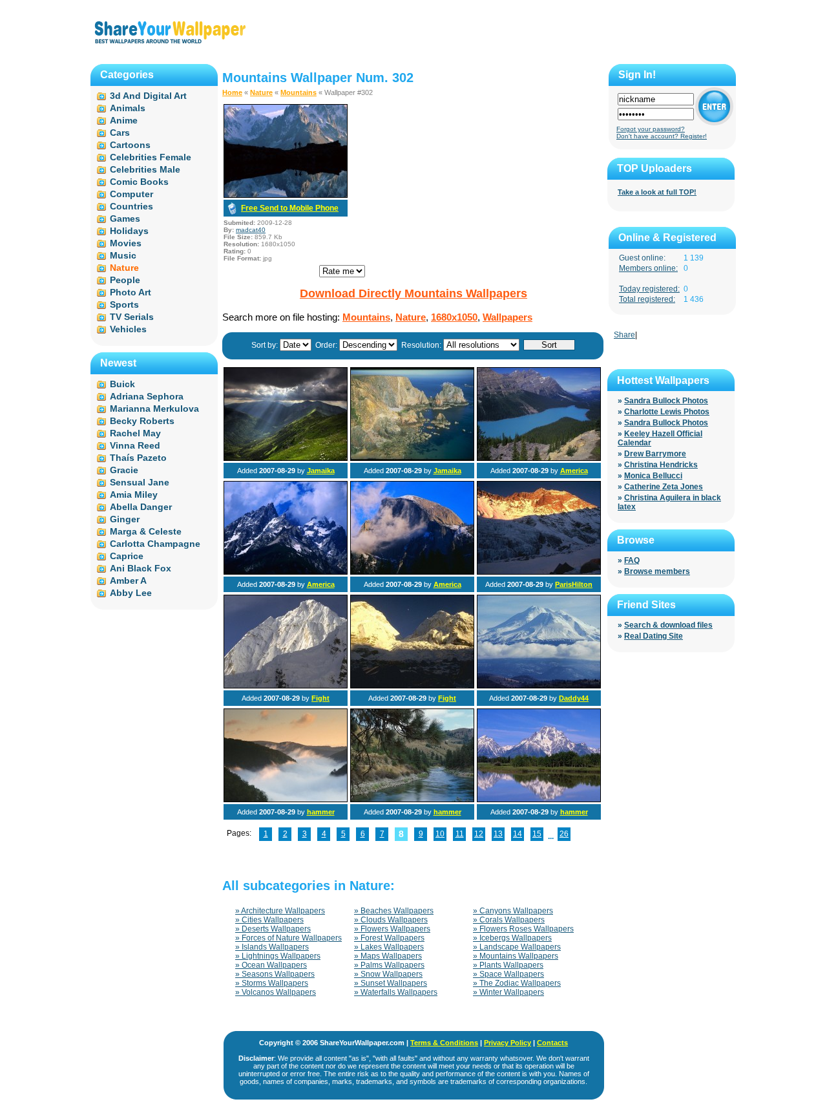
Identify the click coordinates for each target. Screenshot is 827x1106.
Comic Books (139, 181)
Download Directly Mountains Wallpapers (413, 293)
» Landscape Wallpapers (517, 947)
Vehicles (128, 329)
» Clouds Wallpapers (391, 919)
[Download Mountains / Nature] (286, 195)
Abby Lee (131, 593)
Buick (122, 384)
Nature (261, 92)
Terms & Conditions (444, 1043)
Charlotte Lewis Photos (666, 411)
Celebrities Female (150, 157)
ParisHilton (573, 584)
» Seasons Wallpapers (275, 974)
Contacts (552, 1043)
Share (624, 334)
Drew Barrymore (655, 453)
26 (564, 833)
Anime (124, 120)
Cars (120, 132)
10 (440, 833)
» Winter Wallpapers (508, 992)
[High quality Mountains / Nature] (412, 572)
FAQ (632, 560)
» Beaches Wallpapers (394, 910)
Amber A (128, 580)
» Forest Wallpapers (389, 937)
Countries (131, 206)
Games (125, 218)
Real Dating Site (653, 636)
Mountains (298, 92)
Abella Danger (141, 507)
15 (536, 833)
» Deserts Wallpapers (273, 928)
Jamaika (321, 470)
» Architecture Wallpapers (280, 910)
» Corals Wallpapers (509, 919)
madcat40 (251, 229)
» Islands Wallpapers (272, 947)
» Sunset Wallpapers (390, 983)
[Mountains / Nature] (286, 458)
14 (517, 833)
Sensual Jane (139, 482)
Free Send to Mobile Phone (290, 208)
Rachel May (135, 433)
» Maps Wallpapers (388, 956)
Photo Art (130, 292)
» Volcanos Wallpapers (275, 992)
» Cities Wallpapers (269, 919)
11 (459, 833)
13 (498, 833)
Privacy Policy (507, 1043)
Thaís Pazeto (138, 457)
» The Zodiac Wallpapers (517, 983)
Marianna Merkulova (154, 408)
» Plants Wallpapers (508, 965)
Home (232, 92)
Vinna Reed (135, 445)
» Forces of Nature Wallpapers (288, 937)
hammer (321, 812)
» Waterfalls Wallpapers (395, 992)
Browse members (657, 571)
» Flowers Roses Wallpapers (523, 928)
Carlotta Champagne (155, 543)
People (125, 280)
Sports (124, 304)
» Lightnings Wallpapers (277, 956)
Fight (320, 698)
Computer (131, 194)
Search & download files (668, 625)
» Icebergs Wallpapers (512, 937)
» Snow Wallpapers (388, 974)
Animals (127, 108)
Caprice (126, 556)
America (574, 470)
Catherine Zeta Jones (663, 486)
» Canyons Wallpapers (513, 910)
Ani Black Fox (140, 568)
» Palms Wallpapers (389, 965)
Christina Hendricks (661, 464)
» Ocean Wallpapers (271, 965)
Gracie (124, 470)
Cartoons (130, 145)
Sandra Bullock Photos (666, 400)
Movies (125, 243)
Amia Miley (134, 494)
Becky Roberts (142, 421)
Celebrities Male (145, 169)
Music (123, 255)
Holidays (129, 231)
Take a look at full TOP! (657, 192)
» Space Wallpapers (508, 974)
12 (478, 833)
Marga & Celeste (146, 531)
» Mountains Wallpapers (515, 956)
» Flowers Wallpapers (392, 928)
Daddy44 (574, 698)
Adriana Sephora (146, 396)
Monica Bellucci (653, 475)
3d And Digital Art (148, 95)
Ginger (125, 519)
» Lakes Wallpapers (389, 947)
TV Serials (132, 317)
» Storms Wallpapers (271, 983)
